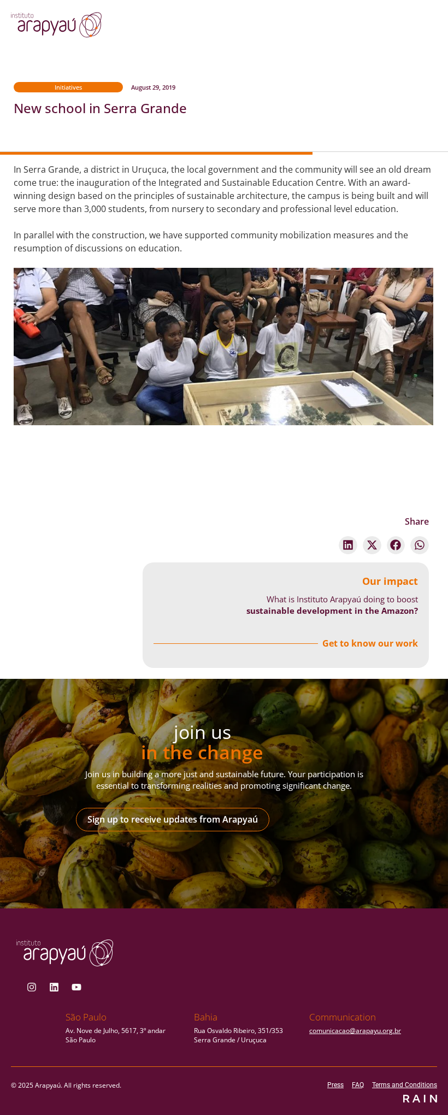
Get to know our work (370, 643)
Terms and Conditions (404, 1085)
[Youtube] (76, 987)
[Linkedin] (54, 987)
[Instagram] (32, 987)
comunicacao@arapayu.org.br (355, 1030)
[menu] (395, 28)
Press (335, 1085)
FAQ (358, 1085)
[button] (348, 545)
